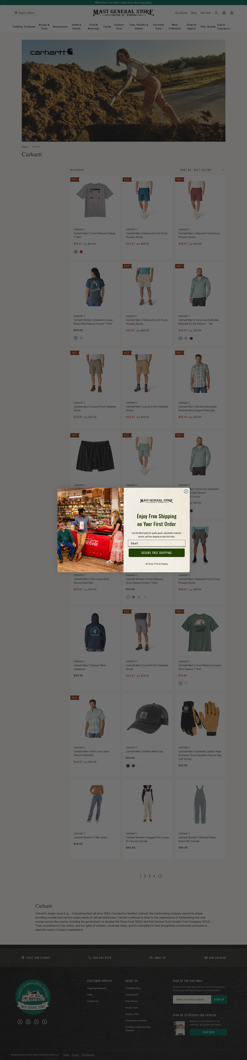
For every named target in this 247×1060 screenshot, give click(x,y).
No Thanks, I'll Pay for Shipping (157, 563)
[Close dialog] (186, 491)
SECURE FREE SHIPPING (156, 553)
